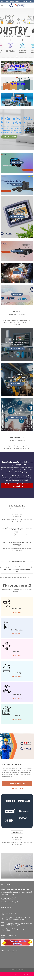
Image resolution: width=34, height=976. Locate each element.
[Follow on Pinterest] (14, 898)
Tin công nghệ (14, 969)
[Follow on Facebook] (2, 898)
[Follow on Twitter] (8, 898)
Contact (21, 969)
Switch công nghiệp (13, 902)
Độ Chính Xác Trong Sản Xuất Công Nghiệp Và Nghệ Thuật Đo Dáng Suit (19, 924)
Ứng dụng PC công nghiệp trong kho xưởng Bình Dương (18, 929)
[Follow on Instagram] (5, 898)
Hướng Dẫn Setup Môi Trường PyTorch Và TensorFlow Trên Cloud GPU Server (18, 918)
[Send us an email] (11, 898)
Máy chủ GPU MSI (11, 913)
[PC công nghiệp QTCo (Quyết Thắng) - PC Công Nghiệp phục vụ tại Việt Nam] (17, 5)
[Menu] (2, 5)
